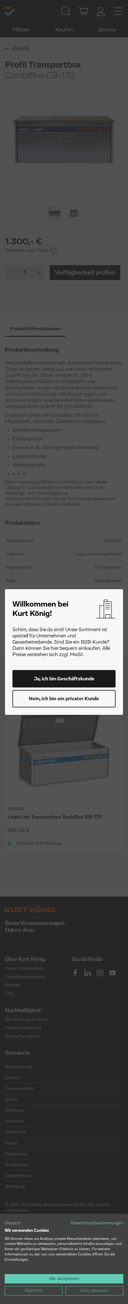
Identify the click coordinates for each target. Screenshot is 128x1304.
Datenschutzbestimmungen (97, 1223)
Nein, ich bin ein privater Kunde (64, 698)
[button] (13, 1223)
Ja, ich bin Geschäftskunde (64, 678)
